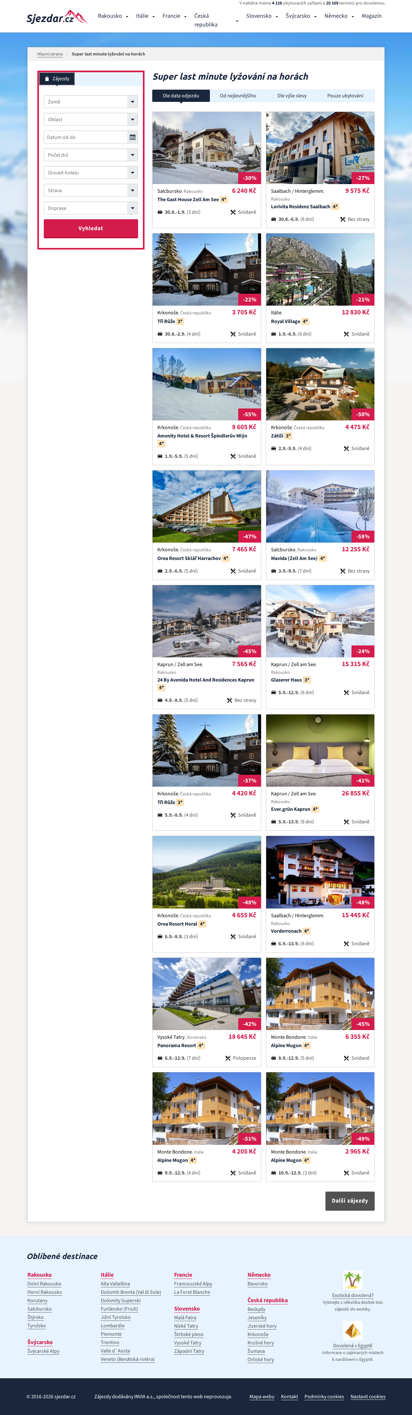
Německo (336, 16)
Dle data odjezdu (181, 95)
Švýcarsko (298, 16)
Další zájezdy (350, 1201)
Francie (171, 16)
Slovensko (259, 16)
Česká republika (206, 20)
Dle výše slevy (291, 95)
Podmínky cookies (324, 1396)
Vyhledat (91, 228)
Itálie (142, 16)
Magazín (372, 16)
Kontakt (289, 1396)
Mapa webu (262, 1396)
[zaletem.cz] (57, 17)
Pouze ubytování (345, 95)
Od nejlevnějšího (238, 95)
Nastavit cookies (368, 1397)
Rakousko (110, 16)
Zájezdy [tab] (60, 78)
